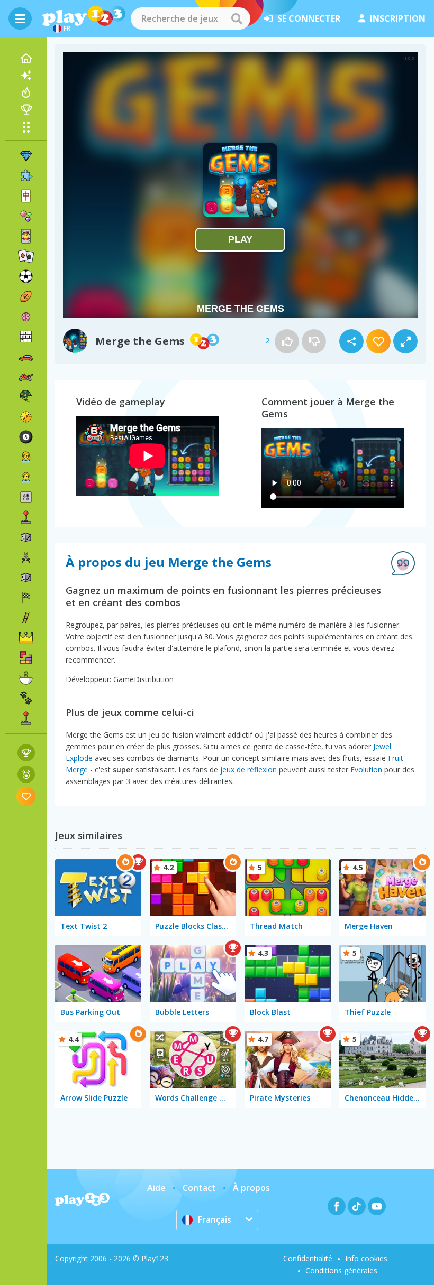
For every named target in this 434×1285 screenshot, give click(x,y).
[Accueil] (26, 58)
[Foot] (26, 276)
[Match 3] (26, 156)
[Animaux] (26, 698)
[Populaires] (26, 92)
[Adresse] (26, 618)
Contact (199, 1188)
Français (214, 1219)
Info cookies (366, 1258)
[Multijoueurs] (26, 718)
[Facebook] (337, 1206)
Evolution (366, 770)
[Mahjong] (26, 196)
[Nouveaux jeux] (26, 75)
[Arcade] (26, 517)
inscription (398, 18)
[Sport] (26, 296)
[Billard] (26, 437)
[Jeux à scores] (26, 752)
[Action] (26, 557)
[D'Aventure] (26, 417)
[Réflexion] (26, 316)
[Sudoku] (26, 337)
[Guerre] (26, 397)
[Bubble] (26, 216)
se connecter (308, 18)
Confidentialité (307, 1258)
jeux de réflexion (248, 770)
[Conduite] (26, 598)
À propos (251, 1188)
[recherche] (236, 18)
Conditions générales (341, 1270)
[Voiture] (26, 357)
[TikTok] (357, 1206)
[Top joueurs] (26, 109)
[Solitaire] (26, 256)
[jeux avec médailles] (26, 774)
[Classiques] (26, 577)
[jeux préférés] (26, 796)
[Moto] (26, 377)
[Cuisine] (26, 678)
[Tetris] (26, 658)
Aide (156, 1188)
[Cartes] (26, 236)
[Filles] (26, 457)
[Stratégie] (26, 638)
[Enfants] (26, 477)
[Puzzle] (26, 176)
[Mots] (26, 497)
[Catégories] (26, 127)
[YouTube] (377, 1206)
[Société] (26, 537)
